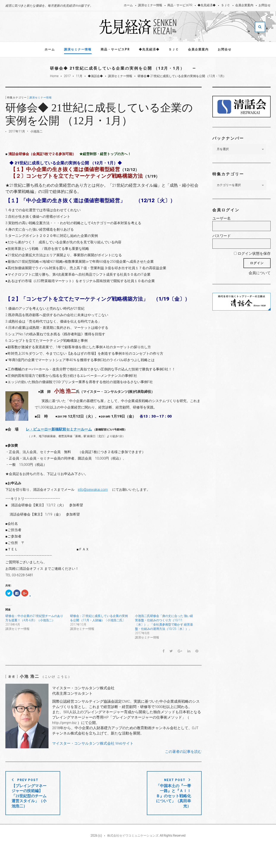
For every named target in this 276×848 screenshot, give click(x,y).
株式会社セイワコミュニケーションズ (132, 835)
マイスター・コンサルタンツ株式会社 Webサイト (92, 743)
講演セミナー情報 (150, 5)
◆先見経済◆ (207, 5)
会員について (260, 273)
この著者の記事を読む (183, 751)
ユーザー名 (221, 218)
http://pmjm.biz (64, 723)
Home (54, 76)
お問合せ (265, 5)
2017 (67, 76)
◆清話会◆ (95, 76)
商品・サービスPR (179, 5)
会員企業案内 (244, 5)
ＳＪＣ (225, 5)
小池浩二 (36, 131)
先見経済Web (138, 26)
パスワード (221, 236)
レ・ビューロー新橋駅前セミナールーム (59, 429)
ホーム (128, 5)
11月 (79, 76)
